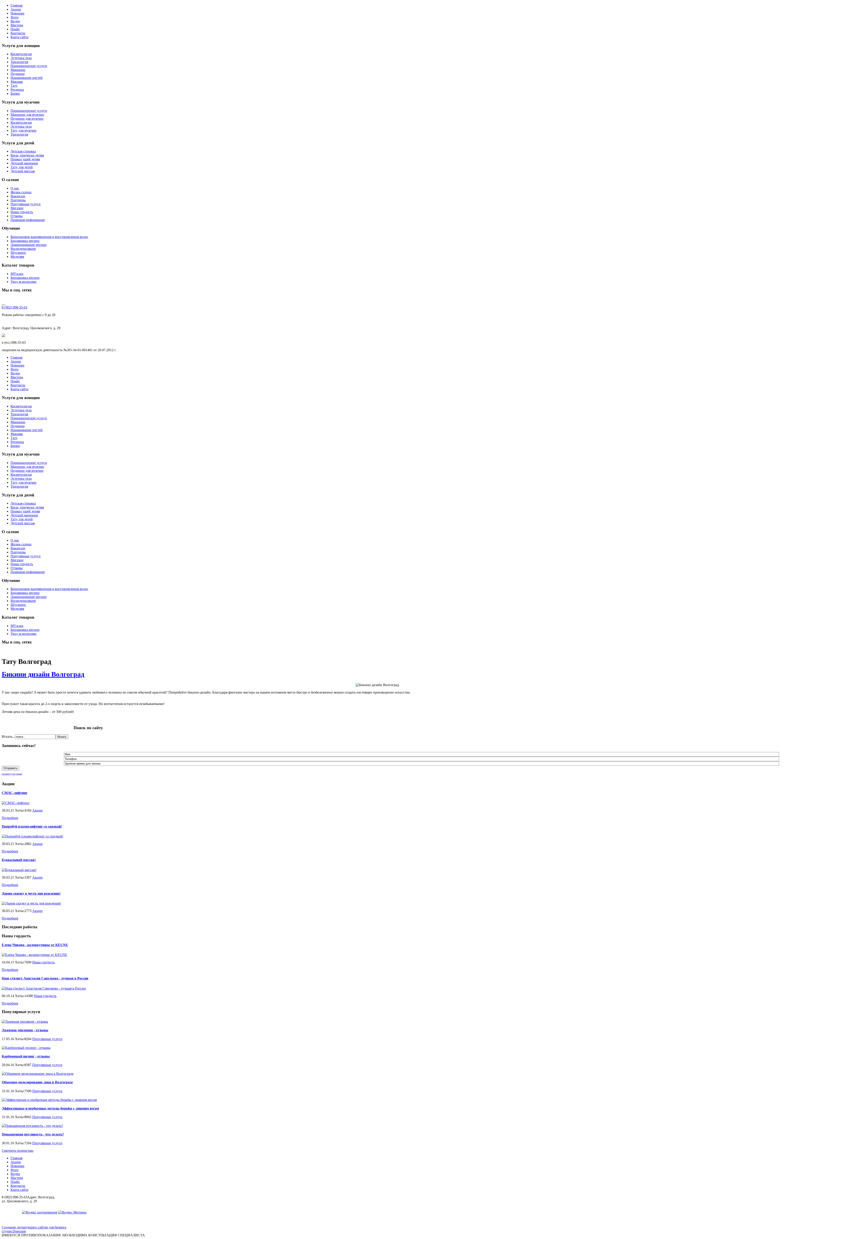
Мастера (17, 25)
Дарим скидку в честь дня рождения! (31, 893)
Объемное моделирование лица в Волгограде (37, 1082)
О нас (15, 188)
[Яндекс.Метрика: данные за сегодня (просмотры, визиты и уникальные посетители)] (72, 1212)
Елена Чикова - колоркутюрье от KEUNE (35, 945)
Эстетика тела (21, 58)
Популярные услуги (26, 204)
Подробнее (10, 818)
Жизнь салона (21, 192)
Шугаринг (18, 252)
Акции (16, 9)
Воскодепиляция (23, 249)
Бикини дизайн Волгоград (43, 674)
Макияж (17, 82)
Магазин (17, 208)
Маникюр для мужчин (27, 114)
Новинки (17, 13)
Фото (14, 17)
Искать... (8, 736)
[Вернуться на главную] (3, 336)
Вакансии (18, 196)
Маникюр (18, 70)
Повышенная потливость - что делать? (33, 1134)
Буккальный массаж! (19, 860)
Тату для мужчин (23, 130)
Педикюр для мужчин (27, 118)
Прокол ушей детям (25, 159)
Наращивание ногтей (27, 78)
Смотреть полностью (17, 1150)
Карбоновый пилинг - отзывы (26, 1056)
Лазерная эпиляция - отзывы (25, 1030)
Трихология (19, 62)
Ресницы (17, 89)
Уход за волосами (23, 281)
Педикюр (18, 74)
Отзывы (17, 216)
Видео (15, 21)
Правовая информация (28, 220)
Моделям (17, 256)
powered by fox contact (12, 774)
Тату (14, 85)
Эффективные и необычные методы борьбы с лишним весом (50, 1108)
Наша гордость (22, 212)
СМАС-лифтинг (14, 793)
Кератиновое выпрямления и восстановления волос (49, 237)
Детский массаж (23, 171)
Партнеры (18, 200)
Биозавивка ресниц (25, 241)
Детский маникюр (24, 163)
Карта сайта (19, 37)
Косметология (21, 54)
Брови (15, 93)
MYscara (17, 274)
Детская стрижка (23, 151)
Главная (16, 5)
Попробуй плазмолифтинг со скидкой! (32, 826)
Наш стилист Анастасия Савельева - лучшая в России (45, 978)
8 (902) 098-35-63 (14, 307)
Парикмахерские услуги (29, 66)
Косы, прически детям (27, 155)
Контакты (18, 33)
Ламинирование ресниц (29, 245)
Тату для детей (22, 167)
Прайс (15, 29)
